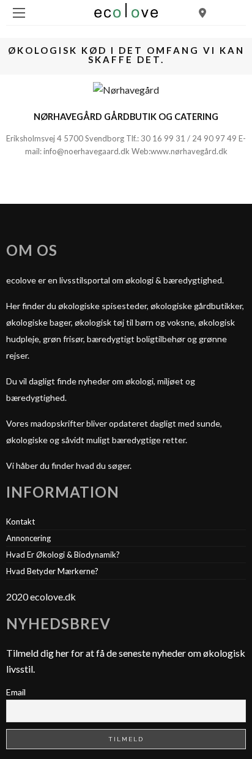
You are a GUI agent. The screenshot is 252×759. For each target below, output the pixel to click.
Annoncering (28, 538)
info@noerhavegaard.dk (86, 151)
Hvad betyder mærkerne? (52, 571)
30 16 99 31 (163, 138)
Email (16, 692)
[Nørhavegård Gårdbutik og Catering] (126, 88)
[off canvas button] (19, 13)
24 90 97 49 (214, 138)
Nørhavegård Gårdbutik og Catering (126, 116)
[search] (202, 12)
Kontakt (20, 521)
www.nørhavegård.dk (189, 151)
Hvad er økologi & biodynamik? (63, 554)
